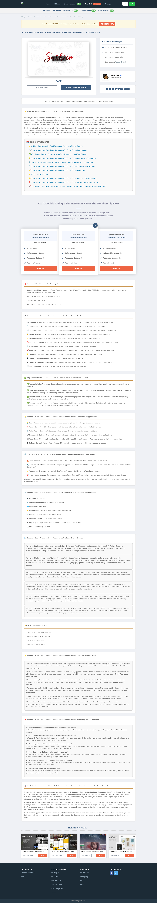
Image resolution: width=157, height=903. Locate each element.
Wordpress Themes (27, 17)
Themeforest (37, 17)
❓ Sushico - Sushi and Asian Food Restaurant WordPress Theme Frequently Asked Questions (63, 182)
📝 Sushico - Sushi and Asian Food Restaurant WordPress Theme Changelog (57, 170)
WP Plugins (46, 10)
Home (48, 4)
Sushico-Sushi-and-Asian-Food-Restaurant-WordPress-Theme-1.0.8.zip (63, 17)
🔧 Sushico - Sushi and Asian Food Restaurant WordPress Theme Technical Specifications (61, 166)
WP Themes (57, 10)
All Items (57, 4)
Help (81, 881)
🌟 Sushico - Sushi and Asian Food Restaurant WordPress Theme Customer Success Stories (62, 178)
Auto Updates (73, 4)
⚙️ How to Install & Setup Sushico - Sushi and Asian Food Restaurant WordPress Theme (61, 162)
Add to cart (42, 88)
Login (108, 4)
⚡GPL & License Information (39, 174)
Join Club (93, 4)
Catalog (53, 892)
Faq (22, 877)
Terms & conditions (28, 873)
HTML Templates (105, 10)
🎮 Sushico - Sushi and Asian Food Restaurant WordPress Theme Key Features (58, 150)
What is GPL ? (85, 873)
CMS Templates (88, 10)
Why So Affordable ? (76, 88)
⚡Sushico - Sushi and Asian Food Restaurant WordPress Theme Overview (56, 146)
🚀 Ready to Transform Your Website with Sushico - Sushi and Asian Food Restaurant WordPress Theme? (67, 186)
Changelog (84, 877)
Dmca (82, 885)
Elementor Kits (70, 10)
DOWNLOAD (29, 855)
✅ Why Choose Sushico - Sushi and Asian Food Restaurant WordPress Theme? (58, 154)
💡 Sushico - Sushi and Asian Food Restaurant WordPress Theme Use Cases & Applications (62, 158)
